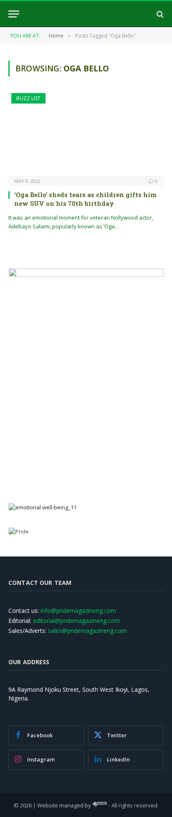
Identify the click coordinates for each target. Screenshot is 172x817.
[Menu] (13, 14)
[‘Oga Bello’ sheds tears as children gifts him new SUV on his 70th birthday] (86, 134)
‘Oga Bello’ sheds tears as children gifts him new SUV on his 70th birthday (85, 198)
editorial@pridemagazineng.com (76, 621)
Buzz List (28, 98)
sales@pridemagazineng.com (87, 631)
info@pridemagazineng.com (78, 611)
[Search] (159, 14)
